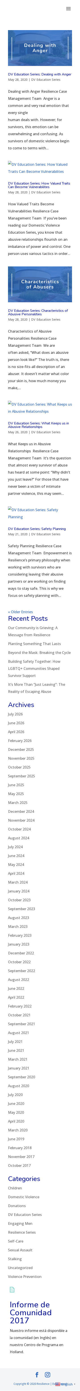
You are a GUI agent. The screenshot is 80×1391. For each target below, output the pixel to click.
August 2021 (18, 1032)
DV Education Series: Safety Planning (37, 528)
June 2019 (16, 1139)
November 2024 (21, 820)
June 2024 (16, 855)
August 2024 (18, 838)
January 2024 (18, 891)
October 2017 (19, 1165)
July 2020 (15, 1094)
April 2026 (16, 731)
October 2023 (19, 900)
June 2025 (16, 784)
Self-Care (15, 1241)
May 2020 (16, 1112)
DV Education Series (45, 79)
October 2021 (19, 1015)
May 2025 (16, 793)
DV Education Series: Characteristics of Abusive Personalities (38, 312)
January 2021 (18, 1068)
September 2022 (21, 970)
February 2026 (20, 740)
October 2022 (19, 961)
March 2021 (18, 1059)
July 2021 (15, 1041)
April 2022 (16, 997)
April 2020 (16, 1121)
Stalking (15, 1258)
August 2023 (18, 917)
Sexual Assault (20, 1250)
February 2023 (20, 935)
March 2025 (18, 802)
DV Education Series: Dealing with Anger (39, 74)
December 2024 (21, 811)
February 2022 (20, 1006)
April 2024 (16, 873)
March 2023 (18, 926)
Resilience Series (22, 1232)
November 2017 (21, 1156)
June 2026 (16, 723)
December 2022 (21, 953)
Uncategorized (20, 1267)
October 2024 (19, 829)
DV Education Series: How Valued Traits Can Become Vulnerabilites (39, 185)
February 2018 (20, 1147)
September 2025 (21, 776)
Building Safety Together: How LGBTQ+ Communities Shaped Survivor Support (34, 668)
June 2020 (16, 1103)
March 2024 (18, 882)
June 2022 (16, 988)
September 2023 (21, 908)
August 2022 (18, 979)
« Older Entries (20, 611)
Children (15, 1188)
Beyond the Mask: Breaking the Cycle (39, 652)
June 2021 (16, 1050)
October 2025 (19, 767)
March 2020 (18, 1130)
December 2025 (21, 749)
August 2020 (18, 1085)
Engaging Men (20, 1223)
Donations (17, 1205)
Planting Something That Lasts (34, 643)
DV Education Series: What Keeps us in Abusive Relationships (38, 425)
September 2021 (21, 1023)
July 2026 (15, 714)
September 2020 (21, 1077)
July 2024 (15, 846)
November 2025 (21, 758)
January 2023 (18, 944)
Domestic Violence (23, 1196)
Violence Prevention (25, 1276)
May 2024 (16, 864)
